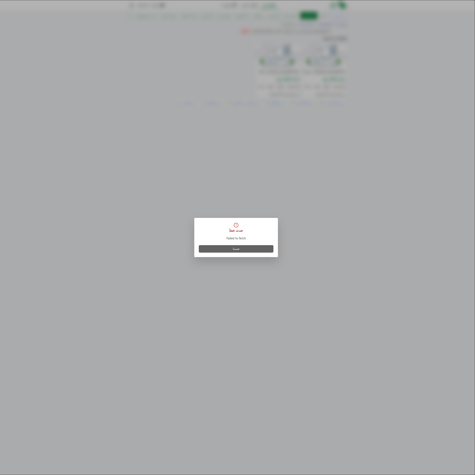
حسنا (236, 249)
